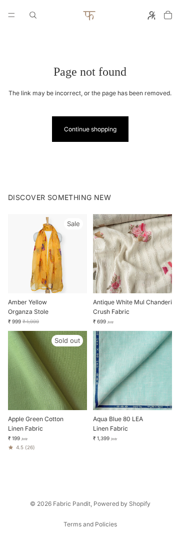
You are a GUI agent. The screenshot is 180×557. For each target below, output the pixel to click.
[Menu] (11, 15)
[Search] (33, 15)
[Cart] (168, 15)
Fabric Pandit (71, 503)
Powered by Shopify (122, 503)
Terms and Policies (90, 524)
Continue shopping (90, 129)
